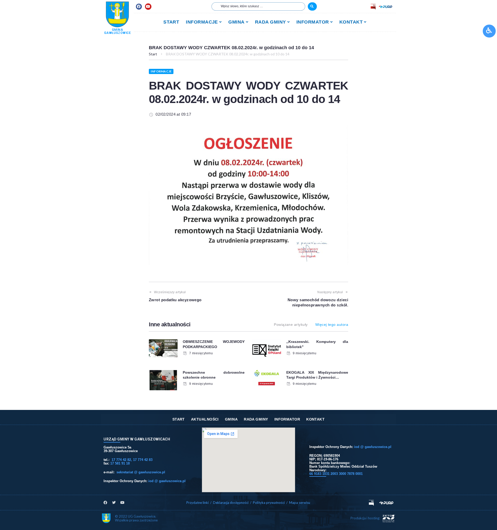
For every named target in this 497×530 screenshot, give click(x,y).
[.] (312, 6)
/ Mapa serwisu (298, 502)
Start (153, 54)
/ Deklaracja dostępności (229, 502)
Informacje (161, 71)
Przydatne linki (197, 502)
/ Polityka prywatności (268, 502)
